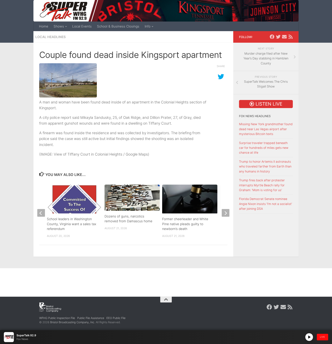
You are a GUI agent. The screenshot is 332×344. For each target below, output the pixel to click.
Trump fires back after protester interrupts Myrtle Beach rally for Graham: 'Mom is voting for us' (262, 185)
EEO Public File (115, 318)
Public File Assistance (90, 318)
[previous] (41, 213)
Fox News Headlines (255, 116)
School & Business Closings (118, 26)
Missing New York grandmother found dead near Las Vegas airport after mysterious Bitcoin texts (266, 129)
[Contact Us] (284, 36)
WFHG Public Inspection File (57, 318)
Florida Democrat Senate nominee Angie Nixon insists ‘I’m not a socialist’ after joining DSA (265, 204)
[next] (225, 213)
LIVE (322, 337)
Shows (59, 26)
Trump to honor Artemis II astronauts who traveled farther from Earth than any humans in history (265, 166)
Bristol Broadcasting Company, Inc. (72, 322)
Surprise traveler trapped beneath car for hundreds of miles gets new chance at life (263, 148)
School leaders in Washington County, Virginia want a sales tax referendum (71, 224)
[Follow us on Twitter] (278, 36)
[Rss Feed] (290, 36)
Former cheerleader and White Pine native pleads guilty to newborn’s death (185, 224)
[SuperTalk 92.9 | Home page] (63, 11)
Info (147, 26)
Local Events (82, 26)
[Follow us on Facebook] (272, 36)
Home (43, 26)
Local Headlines (50, 37)
